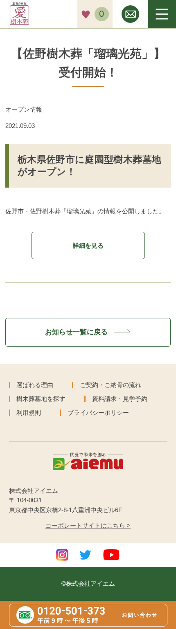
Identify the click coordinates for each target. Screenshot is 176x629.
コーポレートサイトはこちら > (88, 525)
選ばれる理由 (34, 384)
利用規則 (28, 412)
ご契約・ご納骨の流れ (110, 384)
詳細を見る (88, 245)
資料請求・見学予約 (119, 398)
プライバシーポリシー (98, 412)
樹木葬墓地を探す (40, 398)
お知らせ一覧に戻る (77, 332)
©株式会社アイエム (88, 583)
